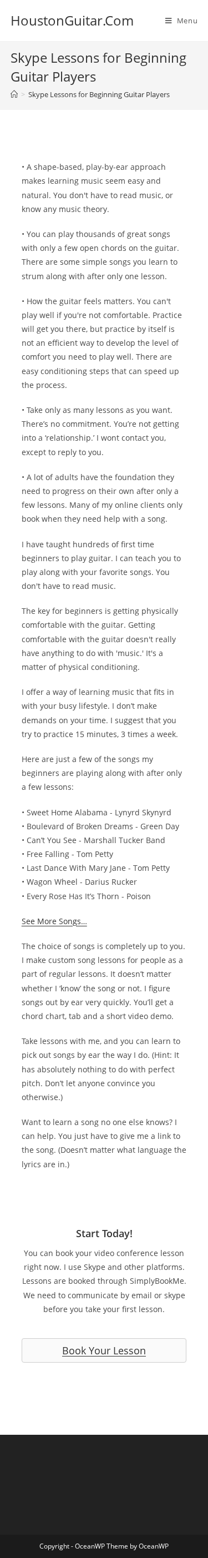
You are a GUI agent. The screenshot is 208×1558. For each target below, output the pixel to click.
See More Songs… (54, 921)
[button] (104, 1350)
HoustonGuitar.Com (72, 20)
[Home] (14, 94)
